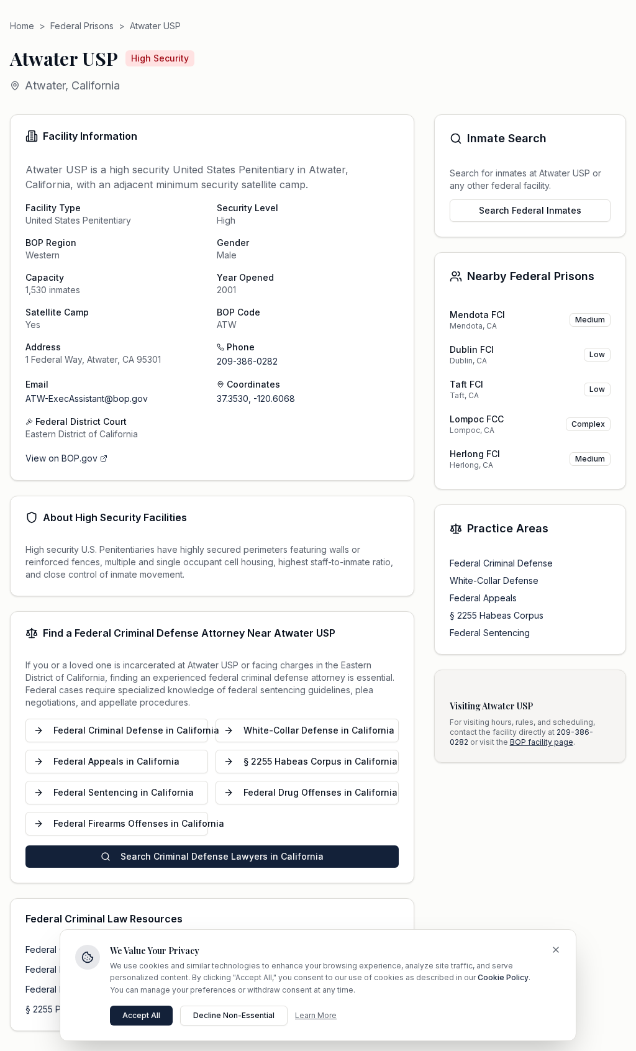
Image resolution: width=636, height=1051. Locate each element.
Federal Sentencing (490, 632)
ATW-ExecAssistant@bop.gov (86, 398)
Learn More (316, 1015)
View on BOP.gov (61, 458)
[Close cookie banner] (556, 950)
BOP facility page (541, 742)
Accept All (141, 1015)
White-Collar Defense (494, 580)
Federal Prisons (82, 25)
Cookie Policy (503, 977)
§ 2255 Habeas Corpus (496, 615)
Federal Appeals (483, 598)
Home (22, 25)
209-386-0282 (247, 361)
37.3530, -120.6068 (256, 398)
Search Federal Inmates (530, 210)
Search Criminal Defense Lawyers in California (222, 856)
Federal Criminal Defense (501, 563)
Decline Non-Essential (234, 1015)
